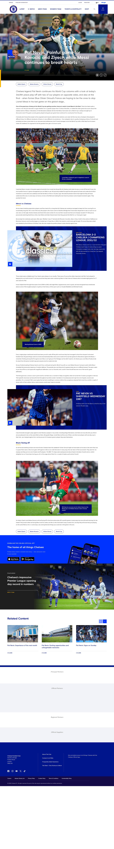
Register (86, 2)
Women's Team (55, 9)
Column (27, 70)
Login (80, 2)
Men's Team (42, 9)
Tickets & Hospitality (73, 9)
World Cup (59, 84)
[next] (105, 621)
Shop (87, 9)
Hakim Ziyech (21, 84)
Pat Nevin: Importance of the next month (22, 645)
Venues (11, 2)
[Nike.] (97, 2)
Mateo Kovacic (34, 84)
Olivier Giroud (47, 84)
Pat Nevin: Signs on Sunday (86, 645)
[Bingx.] (103, 2)
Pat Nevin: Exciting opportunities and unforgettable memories (55, 646)
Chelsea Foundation (22, 2)
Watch (32, 9)
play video (10, 231)
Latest (22, 9)
